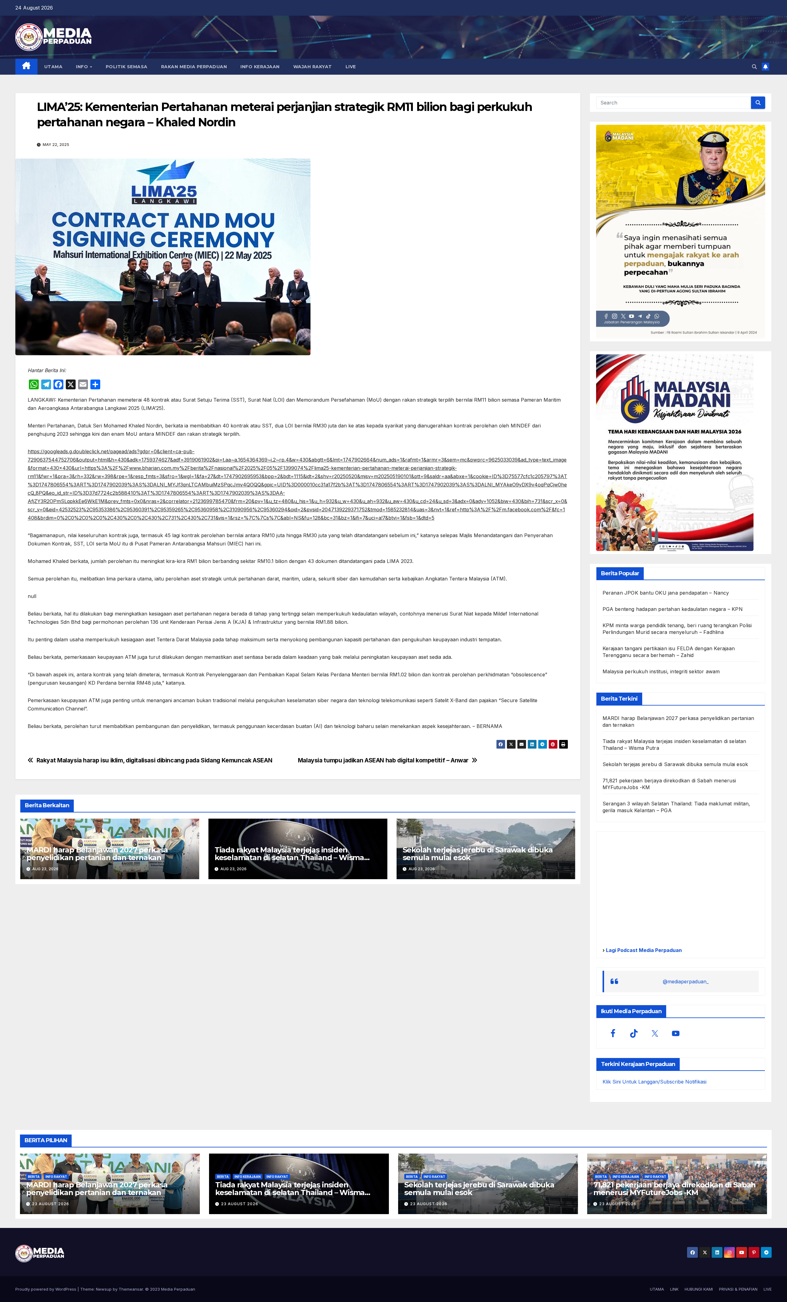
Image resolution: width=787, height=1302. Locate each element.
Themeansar (131, 1289)
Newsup (104, 1289)
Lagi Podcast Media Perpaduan (643, 950)
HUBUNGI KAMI (699, 1289)
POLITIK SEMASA (127, 66)
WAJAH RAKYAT (312, 66)
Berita (34, 1176)
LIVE (351, 66)
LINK (674, 1289)
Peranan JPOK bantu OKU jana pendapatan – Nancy (666, 593)
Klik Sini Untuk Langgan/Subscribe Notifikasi (654, 1082)
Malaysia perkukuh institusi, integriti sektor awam (661, 671)
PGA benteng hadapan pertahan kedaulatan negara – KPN (673, 609)
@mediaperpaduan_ (686, 981)
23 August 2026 (50, 1204)
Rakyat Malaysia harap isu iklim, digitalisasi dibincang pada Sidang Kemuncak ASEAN (154, 760)
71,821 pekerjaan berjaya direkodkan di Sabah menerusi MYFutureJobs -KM (674, 1188)
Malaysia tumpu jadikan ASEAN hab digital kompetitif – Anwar (383, 760)
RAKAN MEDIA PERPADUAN (194, 66)
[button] (754, 67)
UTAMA (53, 66)
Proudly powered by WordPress (46, 1289)
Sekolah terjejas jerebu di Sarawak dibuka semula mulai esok (478, 853)
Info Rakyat (56, 1176)
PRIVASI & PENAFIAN (738, 1289)
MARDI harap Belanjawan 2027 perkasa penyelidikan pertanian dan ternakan (97, 853)
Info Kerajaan (248, 1176)
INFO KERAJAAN (260, 66)
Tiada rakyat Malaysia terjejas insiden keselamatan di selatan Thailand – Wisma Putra (289, 857)
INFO (82, 66)
